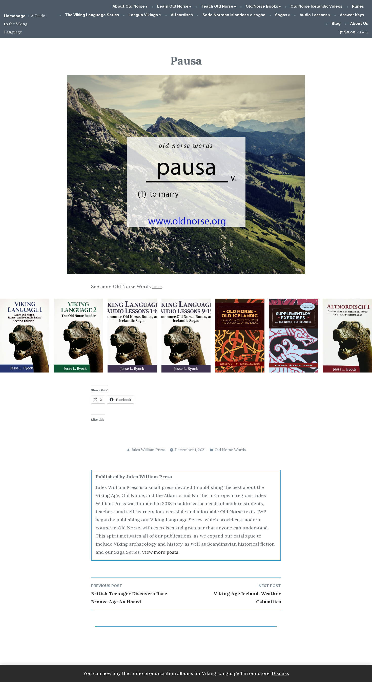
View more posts (160, 552)
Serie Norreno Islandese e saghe (233, 15)
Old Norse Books (262, 6)
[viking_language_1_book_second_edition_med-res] (24, 336)
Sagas (281, 15)
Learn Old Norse (173, 6)
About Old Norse (129, 6)
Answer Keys (352, 15)
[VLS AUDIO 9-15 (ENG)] (186, 336)
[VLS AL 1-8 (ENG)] (132, 336)
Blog (336, 23)
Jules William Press (148, 449)
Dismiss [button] (280, 673)
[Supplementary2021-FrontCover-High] (293, 336)
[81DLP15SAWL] (347, 336)
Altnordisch (182, 15)
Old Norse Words (230, 449)
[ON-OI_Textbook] (239, 336)
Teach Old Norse (217, 6)
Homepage (15, 16)
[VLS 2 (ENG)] (78, 336)
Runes (358, 6)
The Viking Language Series (92, 15)
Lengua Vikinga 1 (145, 15)
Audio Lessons (313, 15)
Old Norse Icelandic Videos (316, 6)
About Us (359, 23)
